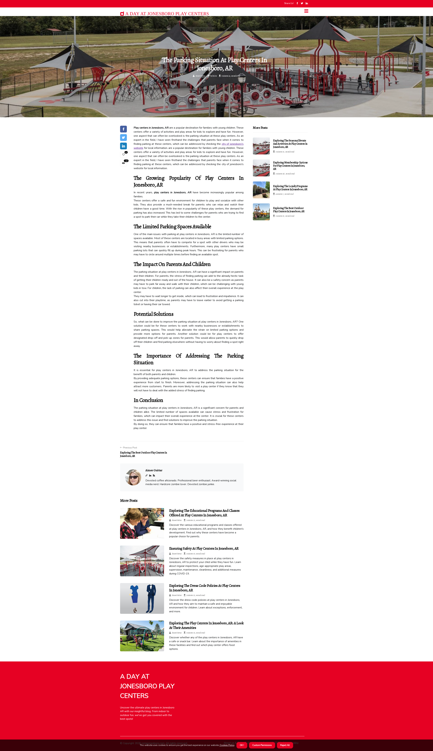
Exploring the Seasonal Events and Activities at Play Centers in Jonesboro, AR (290, 144)
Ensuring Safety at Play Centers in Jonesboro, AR (204, 548)
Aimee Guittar (200, 76)
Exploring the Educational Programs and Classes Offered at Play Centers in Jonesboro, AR (204, 513)
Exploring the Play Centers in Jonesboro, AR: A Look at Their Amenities (206, 625)
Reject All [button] (285, 745)
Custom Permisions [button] (262, 745)
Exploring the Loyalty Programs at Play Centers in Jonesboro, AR (290, 187)
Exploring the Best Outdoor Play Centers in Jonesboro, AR (288, 209)
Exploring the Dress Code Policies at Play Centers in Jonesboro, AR (204, 588)
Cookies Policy (226, 745)
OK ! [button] (242, 745)
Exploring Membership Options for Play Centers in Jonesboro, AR (290, 166)
